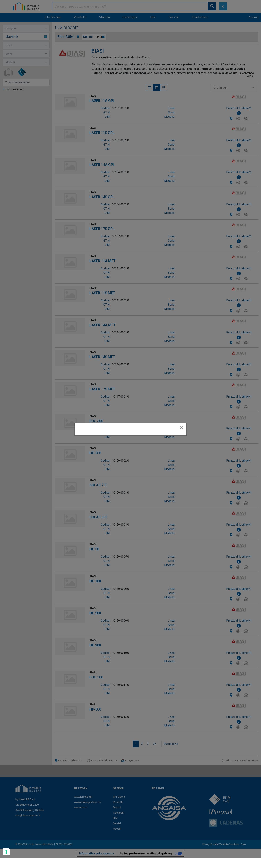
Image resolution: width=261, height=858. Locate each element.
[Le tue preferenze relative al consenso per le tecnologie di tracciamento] (6, 851)
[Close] (181, 428)
